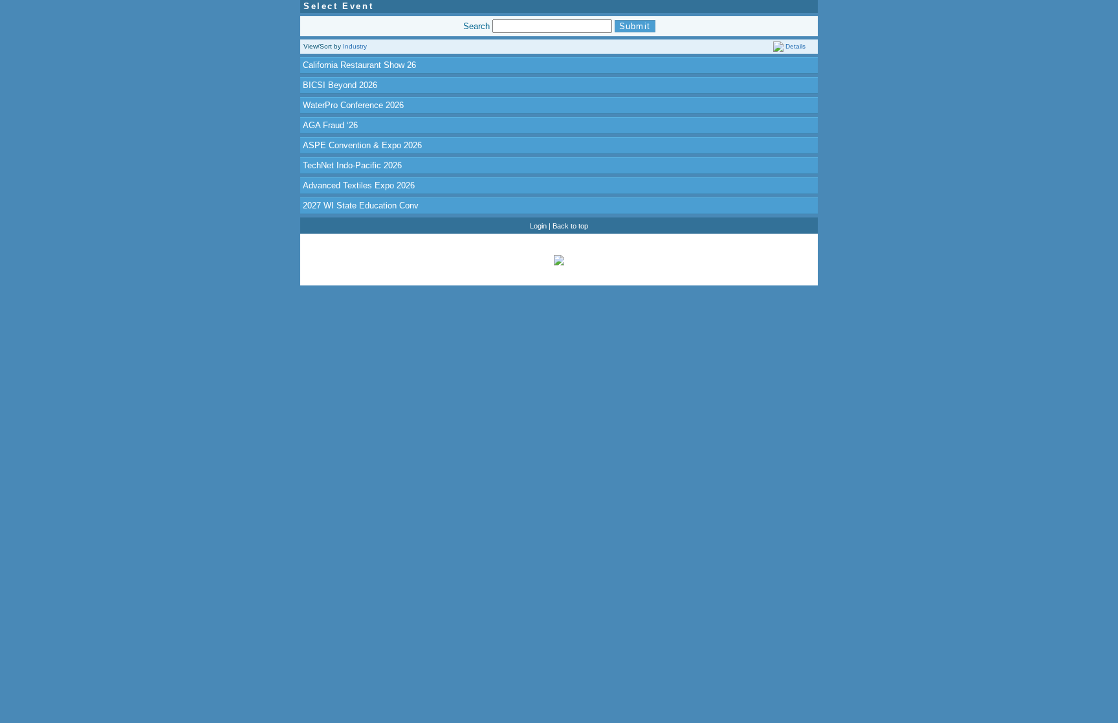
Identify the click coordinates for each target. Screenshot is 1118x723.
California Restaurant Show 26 (359, 65)
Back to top (570, 226)
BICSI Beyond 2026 (340, 85)
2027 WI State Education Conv (361, 205)
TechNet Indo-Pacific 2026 (352, 165)
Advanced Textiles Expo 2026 (359, 185)
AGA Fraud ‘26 (330, 125)
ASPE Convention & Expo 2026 (362, 145)
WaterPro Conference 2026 (353, 105)
